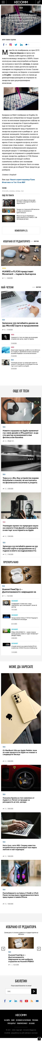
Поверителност (22, 1025)
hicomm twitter (10, 1002)
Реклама (35, 1022)
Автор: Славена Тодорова (9, 40)
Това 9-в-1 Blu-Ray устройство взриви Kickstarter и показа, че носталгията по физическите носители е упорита (21, 481)
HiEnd (12, 336)
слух (22, 191)
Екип (13, 1022)
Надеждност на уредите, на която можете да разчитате (20, 274)
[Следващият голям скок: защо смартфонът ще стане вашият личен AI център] (6, 604)
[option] (21, 340)
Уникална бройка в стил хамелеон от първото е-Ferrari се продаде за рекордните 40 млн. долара (18, 802)
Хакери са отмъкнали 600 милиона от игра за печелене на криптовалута (28, 211)
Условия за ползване (23, 1022)
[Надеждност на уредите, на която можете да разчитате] (21, 256)
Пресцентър (12, 1025)
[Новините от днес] (38, 2)
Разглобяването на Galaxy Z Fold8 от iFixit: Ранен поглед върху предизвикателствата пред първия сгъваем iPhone (21, 897)
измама (11, 191)
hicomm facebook (5, 1002)
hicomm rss (32, 1002)
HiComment (14, 602)
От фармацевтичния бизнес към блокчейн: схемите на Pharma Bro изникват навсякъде (21, 19)
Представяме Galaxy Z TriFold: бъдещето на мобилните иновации (24, 620)
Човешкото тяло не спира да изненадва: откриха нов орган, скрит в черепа (24, 339)
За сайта (7, 1022)
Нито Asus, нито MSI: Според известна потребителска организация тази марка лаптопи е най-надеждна (20, 849)
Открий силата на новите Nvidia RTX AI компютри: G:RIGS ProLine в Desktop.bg (24, 648)
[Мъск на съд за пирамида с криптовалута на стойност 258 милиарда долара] (8, 219)
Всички (36, 241)
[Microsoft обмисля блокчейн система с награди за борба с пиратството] (8, 203)
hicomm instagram (21, 1002)
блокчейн (5, 191)
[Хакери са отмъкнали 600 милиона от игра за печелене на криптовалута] (8, 211)
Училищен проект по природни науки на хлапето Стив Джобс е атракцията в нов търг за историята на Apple (24, 365)
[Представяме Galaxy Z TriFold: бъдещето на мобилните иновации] (6, 618)
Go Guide (32, 1025)
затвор (17, 191)
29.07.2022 (21, 29)
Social (4, 270)
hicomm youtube (26, 1002)
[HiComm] (21, 3)
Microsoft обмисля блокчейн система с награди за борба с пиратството (26, 201)
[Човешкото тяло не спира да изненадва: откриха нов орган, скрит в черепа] (6, 340)
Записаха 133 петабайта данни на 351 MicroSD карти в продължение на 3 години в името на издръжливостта (20, 328)
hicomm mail (37, 1002)
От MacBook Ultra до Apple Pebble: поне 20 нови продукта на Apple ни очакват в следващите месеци (20, 754)
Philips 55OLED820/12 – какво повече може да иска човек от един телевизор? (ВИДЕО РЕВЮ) (24, 635)
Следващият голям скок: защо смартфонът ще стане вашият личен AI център (24, 606)
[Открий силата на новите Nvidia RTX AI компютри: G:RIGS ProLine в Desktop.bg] (6, 646)
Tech (21, 7)
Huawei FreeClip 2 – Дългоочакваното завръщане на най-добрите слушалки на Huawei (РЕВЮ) (20, 595)
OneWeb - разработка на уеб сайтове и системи (20, 1034)
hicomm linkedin (15, 1002)
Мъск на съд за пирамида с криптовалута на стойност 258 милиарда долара (27, 217)
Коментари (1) (21, 230)
